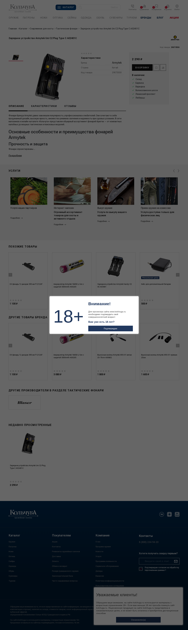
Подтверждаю (110, 328)
